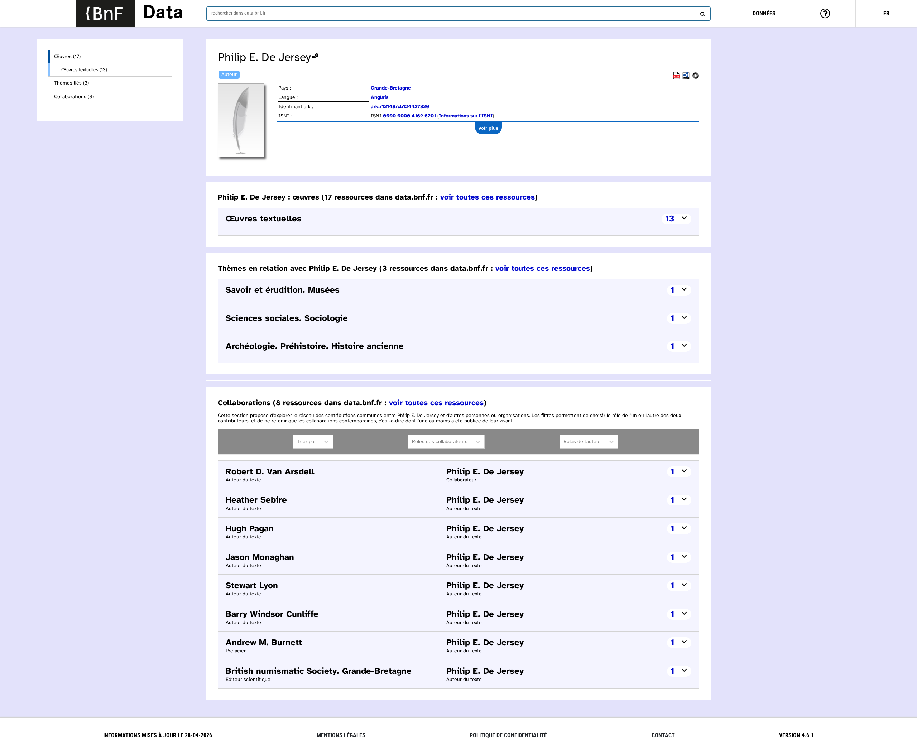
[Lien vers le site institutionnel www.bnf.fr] (105, 13)
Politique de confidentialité (508, 735)
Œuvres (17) (67, 56)
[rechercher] (701, 12)
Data (163, 13)
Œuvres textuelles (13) (84, 69)
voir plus (488, 128)
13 (669, 219)
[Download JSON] (695, 78)
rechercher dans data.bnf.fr (238, 13)
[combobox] (458, 13)
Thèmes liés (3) (71, 83)
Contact (663, 735)
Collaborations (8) (74, 97)
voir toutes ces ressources (487, 197)
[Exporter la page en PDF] (676, 78)
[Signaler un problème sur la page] (315, 58)
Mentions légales (341, 735)
